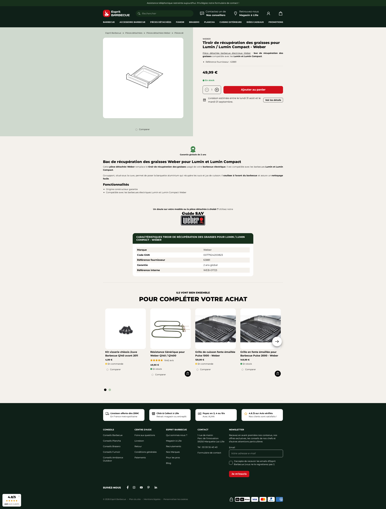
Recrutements (173, 446)
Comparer (144, 129)
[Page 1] (105, 390)
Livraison (139, 440)
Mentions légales (152, 499)
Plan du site (135, 499)
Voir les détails (273, 100)
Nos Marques (173, 452)
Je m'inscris (239, 473)
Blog (168, 463)
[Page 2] (110, 390)
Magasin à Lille (174, 440)
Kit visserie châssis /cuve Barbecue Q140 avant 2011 (121, 354)
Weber (207, 39)
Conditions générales (145, 452)
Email (232, 447)
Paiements (140, 457)
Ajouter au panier (253, 89)
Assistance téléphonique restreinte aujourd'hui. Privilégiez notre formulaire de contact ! (193, 3)
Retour (138, 446)
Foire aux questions (144, 435)
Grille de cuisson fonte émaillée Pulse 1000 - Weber (215, 354)
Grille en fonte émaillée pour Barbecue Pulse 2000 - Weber (259, 354)
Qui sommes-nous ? (176, 435)
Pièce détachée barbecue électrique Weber (227, 53)
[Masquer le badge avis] (19, 496)
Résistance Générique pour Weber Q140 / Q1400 (167, 354)
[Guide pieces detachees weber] (193, 218)
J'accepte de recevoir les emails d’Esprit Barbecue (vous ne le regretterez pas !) (255, 463)
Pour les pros (173, 457)
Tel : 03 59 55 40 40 (207, 447)
